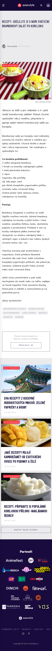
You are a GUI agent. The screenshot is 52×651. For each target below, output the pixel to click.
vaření (19, 317)
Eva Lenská (12, 46)
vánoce (8, 317)
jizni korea (29, 313)
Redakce (26, 629)
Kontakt (39, 629)
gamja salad (36, 309)
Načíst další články (26, 530)
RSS (48, 629)
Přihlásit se (26, 345)
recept (43, 313)
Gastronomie (10, 65)
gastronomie (11, 313)
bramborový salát (15, 309)
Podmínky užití (10, 629)
